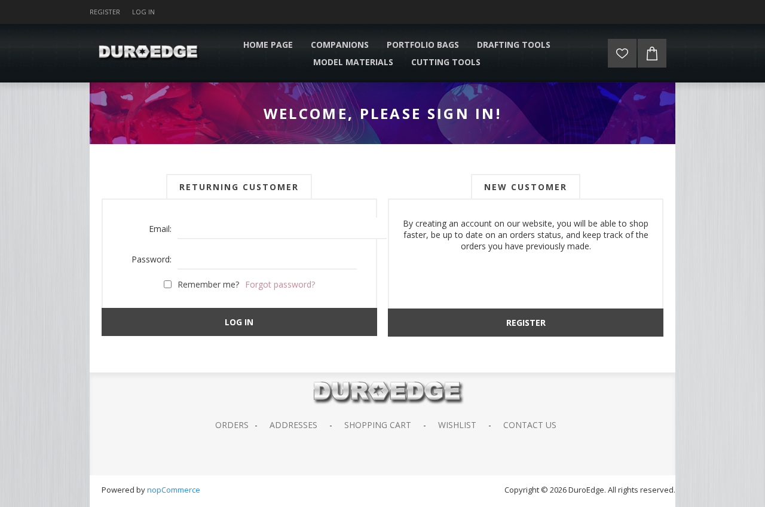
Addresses (293, 424)
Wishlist (457, 424)
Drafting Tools (513, 44)
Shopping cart (377, 424)
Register (105, 11)
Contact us (529, 424)
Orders (232, 424)
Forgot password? (280, 284)
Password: (151, 259)
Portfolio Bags (423, 44)
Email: (160, 228)
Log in (143, 11)
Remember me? (208, 284)
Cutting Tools (446, 62)
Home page (268, 44)
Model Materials (353, 62)
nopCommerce (173, 489)
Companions (340, 44)
